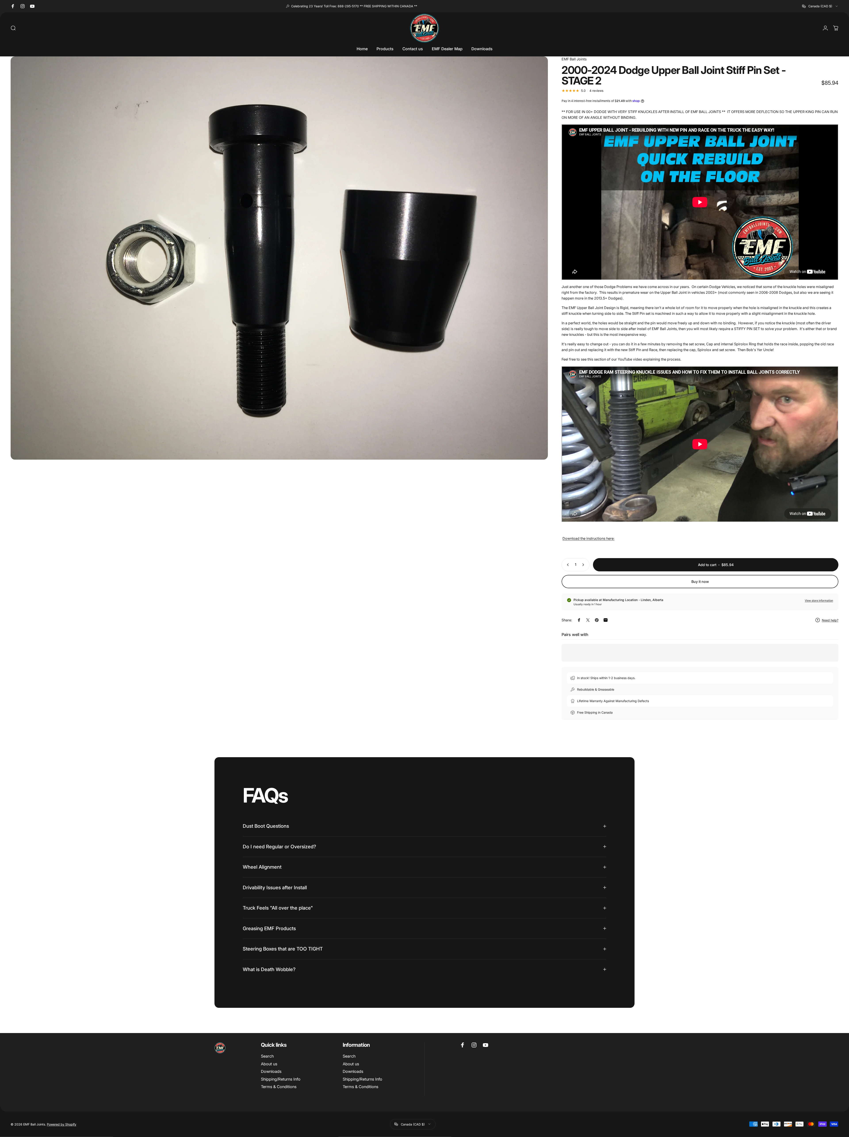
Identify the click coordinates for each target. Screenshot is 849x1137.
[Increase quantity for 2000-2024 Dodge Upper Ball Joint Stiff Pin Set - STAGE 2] (584, 564)
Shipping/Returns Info (280, 1079)
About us (269, 1064)
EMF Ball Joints (574, 59)
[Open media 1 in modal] (279, 258)
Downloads (271, 1071)
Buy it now (700, 581)
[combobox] (820, 6)
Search (267, 1056)
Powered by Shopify (61, 1124)
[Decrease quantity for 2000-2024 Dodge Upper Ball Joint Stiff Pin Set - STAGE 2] (567, 564)
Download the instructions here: (588, 538)
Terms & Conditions (278, 1086)
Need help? (830, 620)
